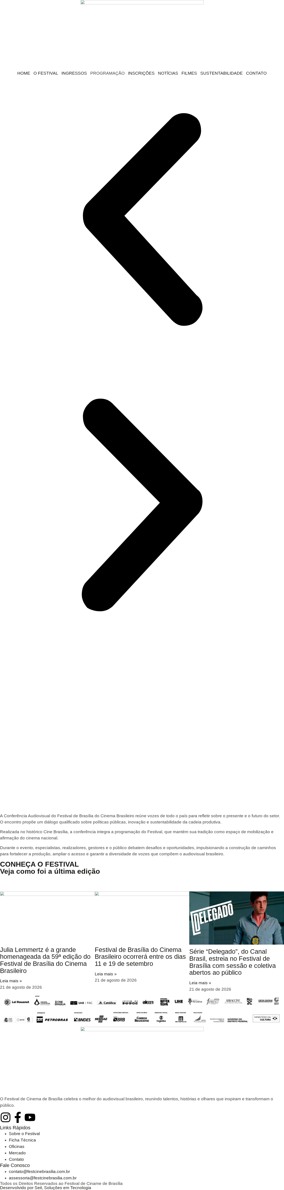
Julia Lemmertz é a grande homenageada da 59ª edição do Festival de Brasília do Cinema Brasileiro (45, 960)
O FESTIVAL (46, 73)
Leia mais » (11, 980)
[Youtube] (30, 1117)
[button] (142, 220)
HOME (23, 73)
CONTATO (256, 73)
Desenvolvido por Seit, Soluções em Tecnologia (45, 1187)
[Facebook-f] (17, 1117)
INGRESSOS (74, 73)
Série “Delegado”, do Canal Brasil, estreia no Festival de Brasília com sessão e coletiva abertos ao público (232, 962)
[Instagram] (5, 1117)
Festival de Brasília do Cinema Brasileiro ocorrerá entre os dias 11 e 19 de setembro (140, 956)
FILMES (189, 73)
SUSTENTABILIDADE (221, 73)
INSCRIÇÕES (141, 73)
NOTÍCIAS (168, 73)
